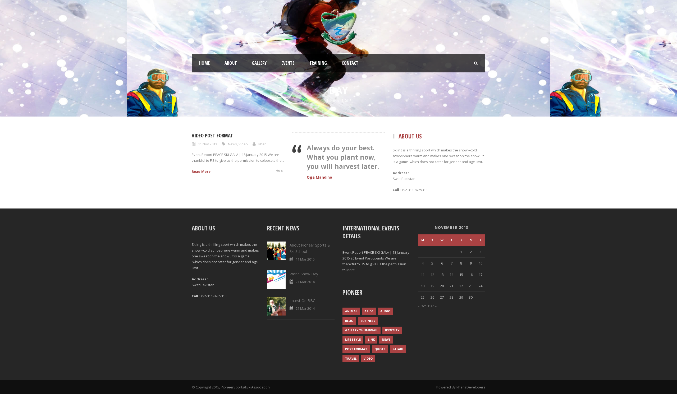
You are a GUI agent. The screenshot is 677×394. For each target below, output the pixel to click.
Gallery (259, 63)
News (232, 144)
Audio (385, 311)
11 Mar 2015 (305, 259)
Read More (201, 171)
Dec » (432, 306)
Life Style (353, 339)
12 (432, 274)
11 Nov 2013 (207, 144)
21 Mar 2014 (305, 281)
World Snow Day (304, 273)
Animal (351, 311)
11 (422, 274)
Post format (356, 349)
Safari (397, 349)
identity (392, 330)
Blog (349, 321)
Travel (350, 358)
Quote (379, 349)
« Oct (422, 306)
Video (243, 144)
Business (367, 321)
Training (318, 63)
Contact (350, 63)
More (350, 269)
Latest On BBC (302, 300)
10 (480, 263)
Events (288, 63)
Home (204, 63)
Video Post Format (212, 135)
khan (262, 144)
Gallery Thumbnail (361, 330)
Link (371, 339)
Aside (368, 311)
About (231, 63)
